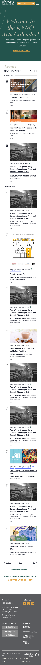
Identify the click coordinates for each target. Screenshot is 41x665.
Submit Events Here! (20, 579)
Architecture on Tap (18, 274)
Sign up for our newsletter (8, 616)
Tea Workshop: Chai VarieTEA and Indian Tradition (22, 349)
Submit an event (21, 51)
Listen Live (22, 3)
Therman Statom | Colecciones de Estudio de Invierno (23, 129)
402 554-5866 (7, 603)
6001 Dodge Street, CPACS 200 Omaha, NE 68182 (10, 609)
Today (20, 563)
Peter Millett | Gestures (19, 97)
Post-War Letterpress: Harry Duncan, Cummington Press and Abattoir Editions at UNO (23, 169)
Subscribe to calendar (19, 570)
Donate (31, 3)
